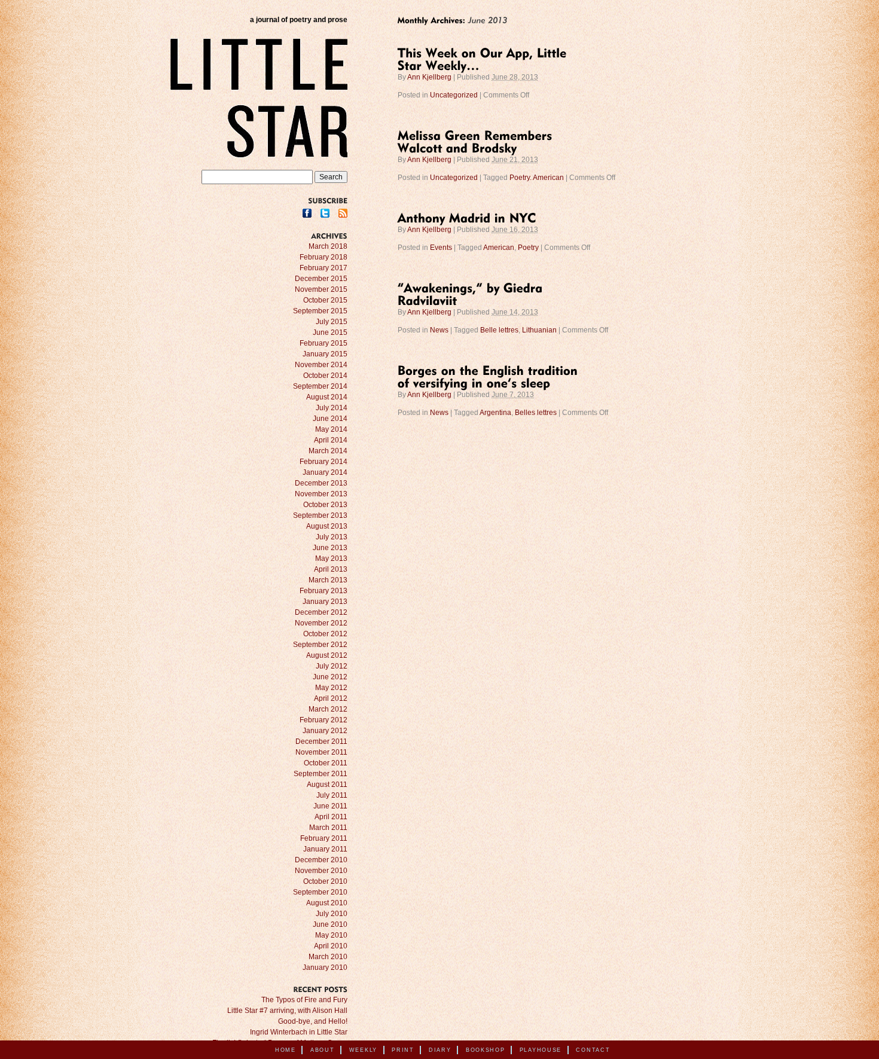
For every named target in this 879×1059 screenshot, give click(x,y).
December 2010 (321, 860)
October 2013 (325, 504)
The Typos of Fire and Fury (304, 1000)
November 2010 (321, 870)
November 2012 (321, 623)
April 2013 (330, 569)
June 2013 (330, 548)
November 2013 (321, 494)
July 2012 (331, 666)
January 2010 (325, 967)
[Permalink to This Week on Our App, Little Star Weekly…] (484, 58)
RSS (342, 213)
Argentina (495, 412)
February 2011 (323, 838)
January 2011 (325, 849)
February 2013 (323, 591)
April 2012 (330, 698)
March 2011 (328, 827)
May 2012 (331, 687)
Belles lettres (536, 412)
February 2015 (323, 343)
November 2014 (321, 365)
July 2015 (331, 322)
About (322, 1050)
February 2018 (323, 257)
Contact (593, 1050)
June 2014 (330, 418)
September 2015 (320, 311)
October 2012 (325, 634)
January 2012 (325, 731)
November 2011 (321, 752)
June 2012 (330, 677)
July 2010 (331, 914)
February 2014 (323, 461)
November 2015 (321, 289)
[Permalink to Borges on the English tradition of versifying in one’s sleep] (490, 375)
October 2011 (325, 763)
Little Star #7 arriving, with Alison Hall (287, 1010)
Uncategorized (454, 95)
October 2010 (325, 881)
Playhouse (540, 1050)
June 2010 (330, 924)
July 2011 (331, 795)
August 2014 (326, 397)
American (498, 247)
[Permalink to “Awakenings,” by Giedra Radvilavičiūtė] (472, 293)
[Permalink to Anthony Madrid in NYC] (467, 217)
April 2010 (330, 946)
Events (441, 247)
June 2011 (330, 806)
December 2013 (321, 483)
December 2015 (321, 278)
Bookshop (485, 1050)
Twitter (325, 213)
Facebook (307, 213)
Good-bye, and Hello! (312, 1021)
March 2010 (328, 957)
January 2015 (325, 354)
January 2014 (325, 472)
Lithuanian (539, 330)
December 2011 (321, 741)
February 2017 (323, 268)
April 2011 (331, 817)
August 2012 (326, 655)
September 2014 (320, 386)
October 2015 (325, 300)
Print (403, 1050)
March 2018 (328, 246)
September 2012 (320, 644)
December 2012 (321, 612)
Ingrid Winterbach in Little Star (298, 1032)
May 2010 (331, 935)
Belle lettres (499, 330)
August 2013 (326, 526)
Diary (440, 1050)
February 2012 (323, 720)
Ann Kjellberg (429, 77)
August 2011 (327, 784)
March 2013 (328, 580)
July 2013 (331, 537)
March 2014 (328, 451)
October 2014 (325, 375)
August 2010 (326, 903)
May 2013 (331, 558)
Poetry (528, 247)
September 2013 (320, 515)
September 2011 (320, 774)
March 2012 (328, 709)
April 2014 (330, 440)
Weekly (363, 1050)
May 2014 (331, 429)
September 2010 (320, 892)
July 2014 (331, 408)
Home (285, 1050)
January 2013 (325, 601)
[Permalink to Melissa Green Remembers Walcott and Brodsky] (477, 140)
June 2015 (330, 332)
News (439, 330)
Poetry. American (536, 177)
